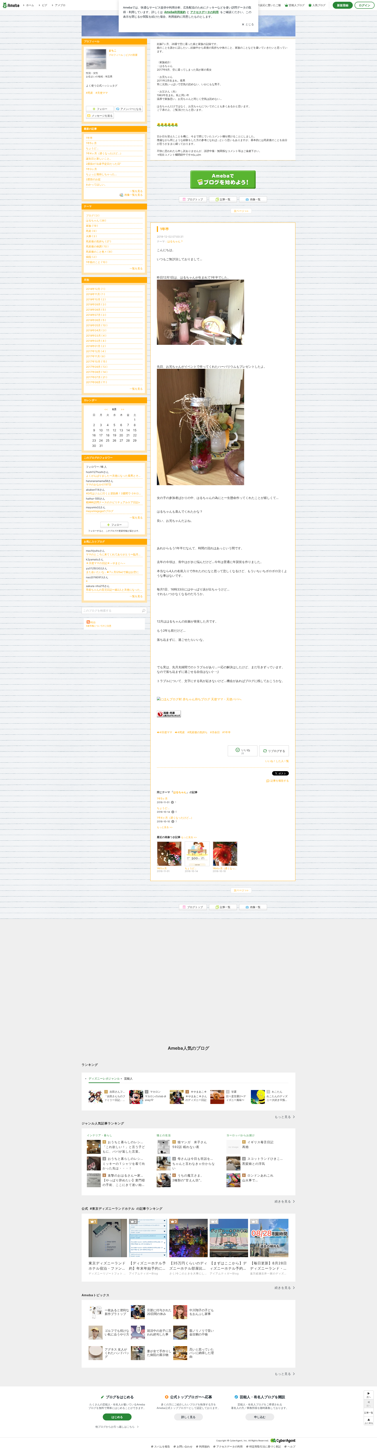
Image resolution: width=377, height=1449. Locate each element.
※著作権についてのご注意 (98, 625)
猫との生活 (164, 1135)
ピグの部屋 (131, 54)
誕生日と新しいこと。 (99, 158)
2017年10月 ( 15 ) (96, 361)
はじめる (117, 1417)
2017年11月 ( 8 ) (95, 356)
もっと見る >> (165, 827)
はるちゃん (173, 241)
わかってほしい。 (96, 184)
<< (106, 409)
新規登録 (342, 5)
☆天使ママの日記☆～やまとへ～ (106, 563)
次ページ (241, 211)
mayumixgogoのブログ (99, 511)
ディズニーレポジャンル (104, 1078)
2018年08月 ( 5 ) (96, 309)
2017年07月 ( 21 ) (96, 377)
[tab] (104, 1079)
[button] (369, 1421)
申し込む (260, 1417)
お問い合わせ (184, 1446)
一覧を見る (136, 191)
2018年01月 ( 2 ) (96, 346)
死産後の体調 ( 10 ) (97, 246)
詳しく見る (188, 1417)
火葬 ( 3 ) (91, 236)
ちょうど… (163, 808)
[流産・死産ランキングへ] (169, 716)
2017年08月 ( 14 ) (96, 372)
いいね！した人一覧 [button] (277, 761)
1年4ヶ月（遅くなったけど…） (175, 817)
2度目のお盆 (93, 179)
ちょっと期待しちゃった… (101, 174)
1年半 (164, 229)
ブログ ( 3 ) (92, 215)
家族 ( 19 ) (92, 225)
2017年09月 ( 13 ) (96, 366)
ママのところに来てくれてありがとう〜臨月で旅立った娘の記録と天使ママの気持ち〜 (114, 554)
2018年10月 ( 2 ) (96, 299)
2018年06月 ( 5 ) (96, 320)
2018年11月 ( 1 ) (95, 294)
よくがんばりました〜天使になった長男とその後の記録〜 (114, 475)
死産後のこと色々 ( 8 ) (99, 251)
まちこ (113, 50)
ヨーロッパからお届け (240, 1135)
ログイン (364, 5)
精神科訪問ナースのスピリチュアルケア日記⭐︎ (113, 502)
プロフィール (116, 54)
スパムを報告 (162, 1446)
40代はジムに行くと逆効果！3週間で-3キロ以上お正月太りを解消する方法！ (114, 493)
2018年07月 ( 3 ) (96, 314)
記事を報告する (280, 780)
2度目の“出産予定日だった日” (103, 163)
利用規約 (204, 1446)
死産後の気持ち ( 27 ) (98, 241)
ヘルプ (291, 1446)
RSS (93, 622)
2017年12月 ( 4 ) (96, 351)
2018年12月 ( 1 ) (95, 289)
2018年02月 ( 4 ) (96, 340)
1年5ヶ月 (162, 798)
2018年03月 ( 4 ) (96, 335)
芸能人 (128, 1078)
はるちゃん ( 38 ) (96, 220)
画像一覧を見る (133, 194)
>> (122, 409)
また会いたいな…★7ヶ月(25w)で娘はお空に (112, 572)
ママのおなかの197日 (98, 484)
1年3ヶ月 (91, 169)
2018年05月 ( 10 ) (96, 325)
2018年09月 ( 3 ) (96, 304)
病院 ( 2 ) (91, 257)
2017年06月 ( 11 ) (96, 382)
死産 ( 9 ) (91, 231)
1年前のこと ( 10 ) (96, 262)
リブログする (276, 751)
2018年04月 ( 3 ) (96, 330)
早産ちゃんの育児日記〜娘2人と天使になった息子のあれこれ (114, 589)
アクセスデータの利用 (229, 1446)
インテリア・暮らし (99, 1135)
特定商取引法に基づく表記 (265, 1446)
